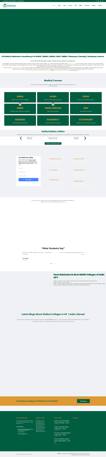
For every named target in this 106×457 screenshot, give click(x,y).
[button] (21, 138)
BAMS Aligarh (83, 283)
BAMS (31, 70)
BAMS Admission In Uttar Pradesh (62, 282)
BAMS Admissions (71, 63)
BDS (50, 70)
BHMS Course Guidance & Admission (53, 99)
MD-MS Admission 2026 (40, 424)
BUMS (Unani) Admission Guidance (86, 99)
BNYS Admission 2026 (40, 428)
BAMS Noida (76, 285)
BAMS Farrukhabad (74, 283)
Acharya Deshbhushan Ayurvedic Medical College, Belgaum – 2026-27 (62, 440)
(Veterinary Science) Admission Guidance (86, 122)
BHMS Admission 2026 (40, 422)
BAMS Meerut (90, 283)
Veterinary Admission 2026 (40, 431)
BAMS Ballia (70, 285)
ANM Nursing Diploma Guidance (20, 122)
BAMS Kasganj (97, 283)
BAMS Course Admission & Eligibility (20, 99)
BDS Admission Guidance (86, 111)
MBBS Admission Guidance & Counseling (20, 111)
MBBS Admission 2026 (40, 430)
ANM (44, 70)
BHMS (38, 70)
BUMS (34, 70)
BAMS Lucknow (57, 283)
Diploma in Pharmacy (64, 70)
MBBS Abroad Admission (53, 111)
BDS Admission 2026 (40, 426)
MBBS (28, 70)
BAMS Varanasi (65, 283)
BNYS (41, 70)
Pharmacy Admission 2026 (41, 427)
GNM (47, 70)
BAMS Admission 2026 (40, 420)
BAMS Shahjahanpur (85, 285)
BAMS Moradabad (62, 285)
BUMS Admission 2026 (40, 423)
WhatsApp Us (83, 401)
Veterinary (56, 70)
